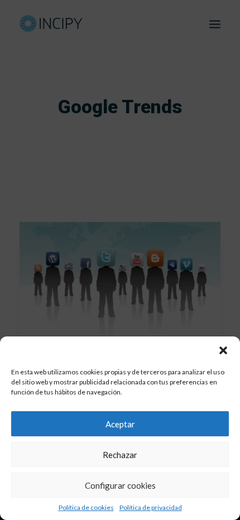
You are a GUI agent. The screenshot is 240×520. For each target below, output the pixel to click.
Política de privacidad (150, 507)
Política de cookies (86, 507)
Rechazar (120, 455)
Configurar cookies (120, 485)
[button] (223, 350)
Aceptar (120, 424)
